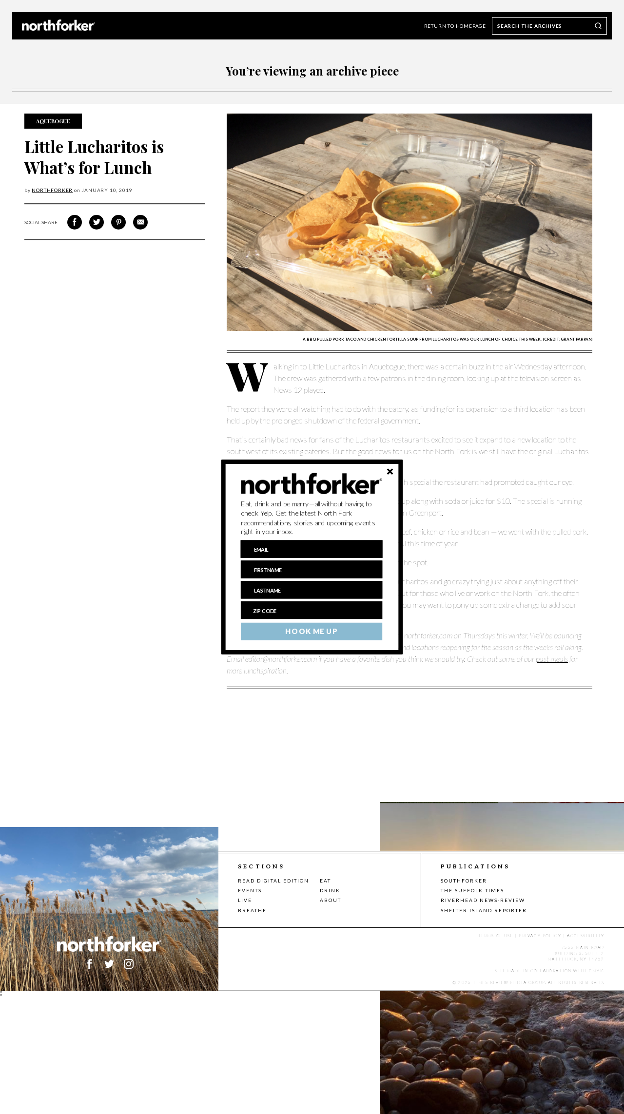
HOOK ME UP (311, 631)
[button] (312, 518)
